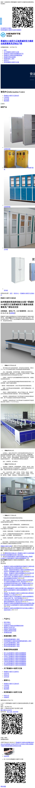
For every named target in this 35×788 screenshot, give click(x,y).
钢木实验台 (7, 622)
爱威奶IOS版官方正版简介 (11, 671)
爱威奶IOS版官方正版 (6, 546)
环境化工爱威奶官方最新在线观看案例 (15, 656)
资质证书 (6, 675)
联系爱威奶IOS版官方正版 (8, 30)
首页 (5, 50)
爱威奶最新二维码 (9, 58)
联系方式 (6, 695)
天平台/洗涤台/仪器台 (23, 744)
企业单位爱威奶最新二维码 (12, 642)
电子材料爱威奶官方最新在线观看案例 (15, 663)
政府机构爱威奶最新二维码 (12, 639)
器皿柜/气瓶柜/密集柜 (10, 629)
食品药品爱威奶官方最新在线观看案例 (15, 654)
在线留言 (18, 30)
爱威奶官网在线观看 (10, 57)
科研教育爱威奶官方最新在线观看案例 (15, 665)
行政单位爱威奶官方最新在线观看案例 (15, 661)
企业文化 (6, 673)
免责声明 (15, 711)
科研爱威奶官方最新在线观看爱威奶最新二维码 (17, 641)
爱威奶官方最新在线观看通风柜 (13, 55)
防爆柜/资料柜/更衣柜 (10, 630)
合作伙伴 (6, 676)
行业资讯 (6, 97)
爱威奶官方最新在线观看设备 (24, 742)
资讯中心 (6, 60)
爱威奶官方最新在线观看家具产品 (13, 53)
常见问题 (6, 99)
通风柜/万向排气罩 (9, 627)
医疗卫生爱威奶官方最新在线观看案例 (15, 653)
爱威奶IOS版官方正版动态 (11, 95)
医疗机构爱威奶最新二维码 (12, 644)
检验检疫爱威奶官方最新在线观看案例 (15, 659)
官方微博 (3, 28)
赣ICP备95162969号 (6, 710)
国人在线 (9, 711)
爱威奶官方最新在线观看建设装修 (13, 625)
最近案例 (6, 100)
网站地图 (3, 786)
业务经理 (6, 756)
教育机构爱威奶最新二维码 (12, 646)
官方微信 (8, 28)
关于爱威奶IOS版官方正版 (11, 52)
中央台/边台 (7, 624)
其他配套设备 (8, 632)
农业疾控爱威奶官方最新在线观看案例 (15, 658)
